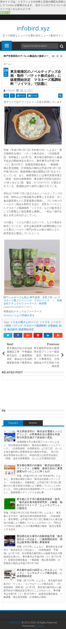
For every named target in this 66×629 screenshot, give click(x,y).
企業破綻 (53, 325)
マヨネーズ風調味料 (35, 325)
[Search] (61, 46)
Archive (33, 423)
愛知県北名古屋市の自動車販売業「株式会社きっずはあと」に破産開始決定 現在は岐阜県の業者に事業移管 (39, 539)
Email (34, 95)
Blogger (39, 626)
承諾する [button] (5, 12)
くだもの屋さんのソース (24, 322)
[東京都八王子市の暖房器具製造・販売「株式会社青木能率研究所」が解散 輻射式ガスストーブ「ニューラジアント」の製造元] (9, 503)
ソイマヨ (44, 322)
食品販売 (12, 329)
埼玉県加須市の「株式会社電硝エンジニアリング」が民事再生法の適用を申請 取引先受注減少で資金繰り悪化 (39, 434)
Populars (13, 423)
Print (22, 95)
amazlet (17, 307)
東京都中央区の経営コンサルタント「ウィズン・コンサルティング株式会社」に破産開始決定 (39, 573)
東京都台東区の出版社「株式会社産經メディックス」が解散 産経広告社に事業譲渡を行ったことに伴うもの (39, 468)
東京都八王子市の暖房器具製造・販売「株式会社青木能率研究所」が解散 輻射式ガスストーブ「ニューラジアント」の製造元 (39, 504)
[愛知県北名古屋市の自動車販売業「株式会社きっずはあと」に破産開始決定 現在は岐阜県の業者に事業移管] (9, 540)
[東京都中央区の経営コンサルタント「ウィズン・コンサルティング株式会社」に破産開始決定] (9, 574)
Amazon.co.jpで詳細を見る (19, 315)
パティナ (17, 325)
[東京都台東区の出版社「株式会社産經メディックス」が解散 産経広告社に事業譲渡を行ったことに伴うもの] (9, 469)
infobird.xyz (33, 28)
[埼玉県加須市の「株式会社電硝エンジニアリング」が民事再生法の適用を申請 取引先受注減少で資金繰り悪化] (9, 435)
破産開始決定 (26, 329)
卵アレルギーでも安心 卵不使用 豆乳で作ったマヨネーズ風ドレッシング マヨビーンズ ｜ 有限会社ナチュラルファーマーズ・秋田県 (33, 300)
